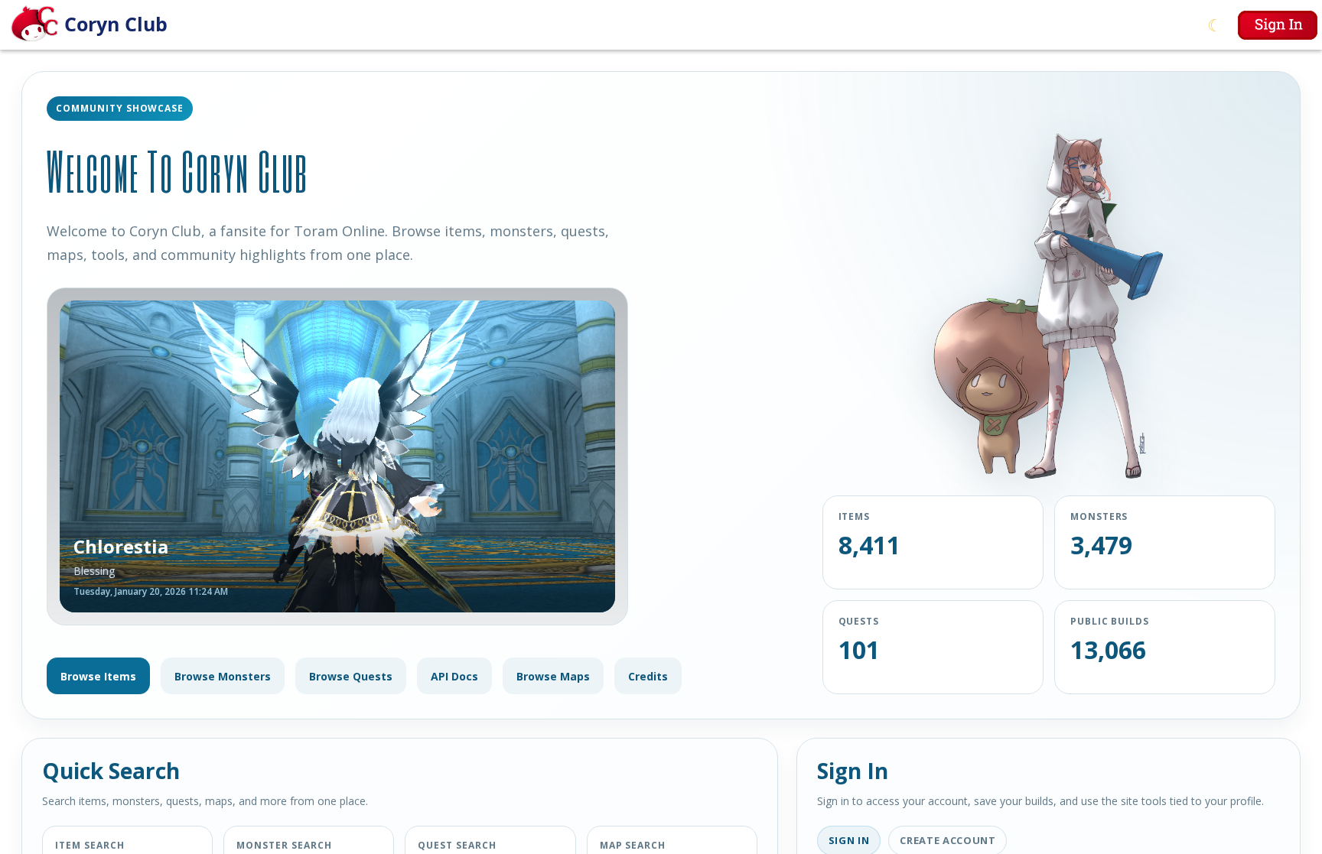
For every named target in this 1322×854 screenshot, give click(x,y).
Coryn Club (116, 24)
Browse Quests (350, 676)
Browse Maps (553, 676)
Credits (648, 676)
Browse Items (98, 676)
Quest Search (457, 845)
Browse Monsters (222, 676)
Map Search (633, 845)
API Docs (454, 676)
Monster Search (283, 845)
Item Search (90, 845)
